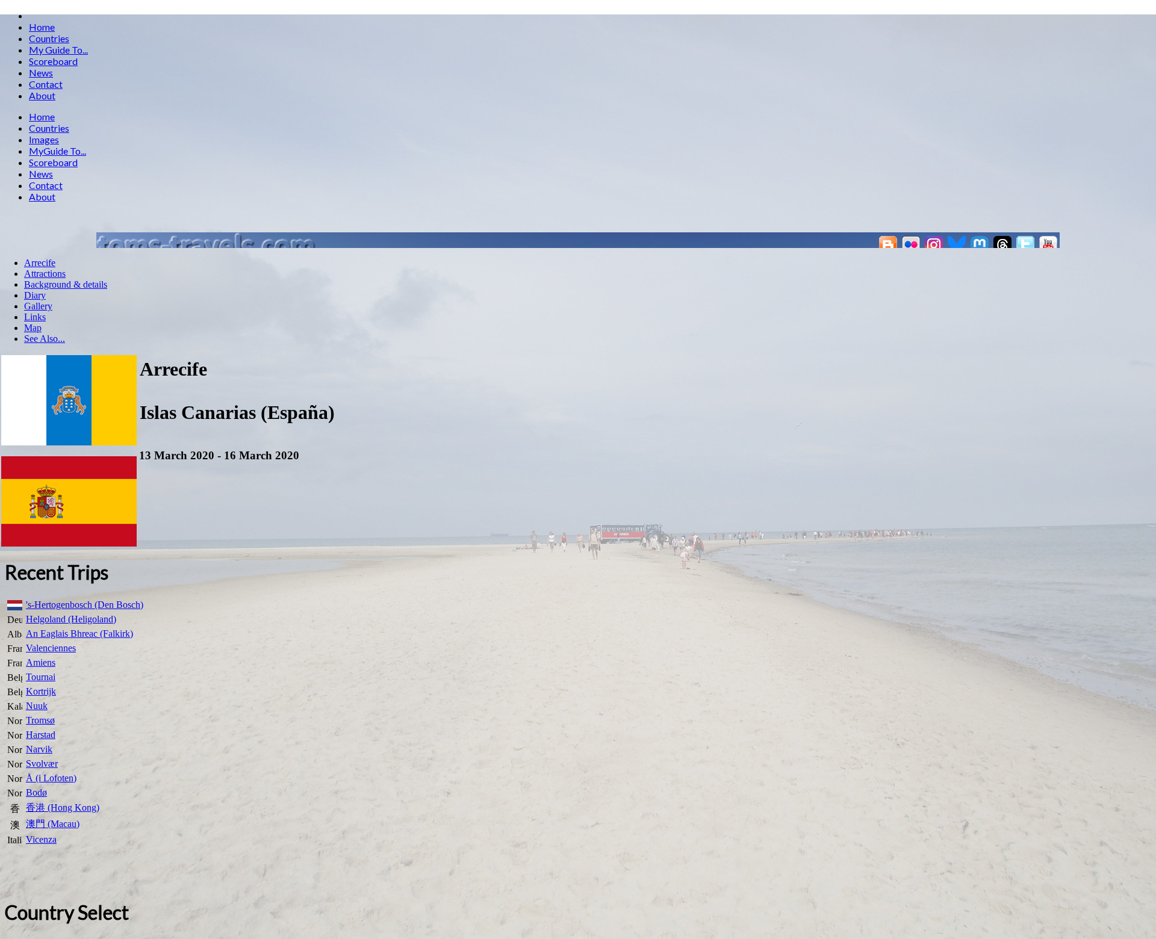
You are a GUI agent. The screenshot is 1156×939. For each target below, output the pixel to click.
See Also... (44, 338)
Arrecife (39, 263)
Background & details (65, 284)
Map (33, 328)
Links (35, 317)
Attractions (45, 273)
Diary (35, 295)
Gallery (38, 306)
